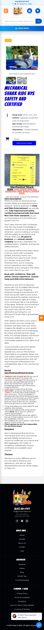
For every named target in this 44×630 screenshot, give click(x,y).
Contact (22, 547)
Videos (22, 568)
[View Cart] (37, 10)
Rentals (22, 539)
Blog (22, 572)
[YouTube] (15, 4)
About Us (23, 4)
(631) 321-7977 (22, 509)
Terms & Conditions (22, 597)
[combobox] (19, 21)
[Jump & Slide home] (22, 497)
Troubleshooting (22, 580)
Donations (22, 601)
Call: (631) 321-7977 (22, 1)
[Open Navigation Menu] (6, 11)
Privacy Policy (22, 593)
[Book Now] (29, 10)
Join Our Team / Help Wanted (22, 605)
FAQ (22, 551)
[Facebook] (13, 4)
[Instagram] (18, 4)
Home (22, 535)
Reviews (22, 564)
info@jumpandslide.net (22, 511)
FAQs (30, 4)
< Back (8, 40)
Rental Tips (22, 576)
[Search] (39, 21)
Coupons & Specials (22, 609)
